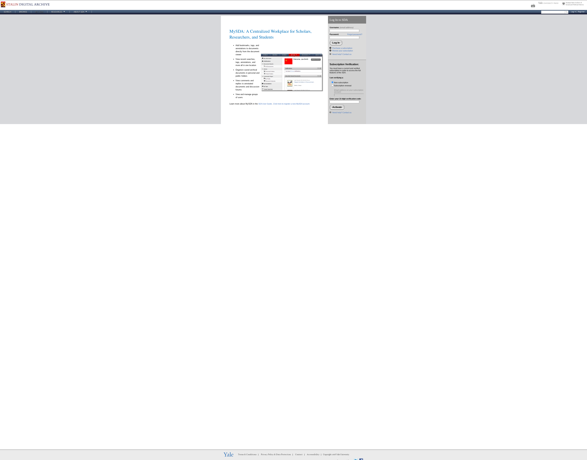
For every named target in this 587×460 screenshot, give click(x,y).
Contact (299, 455)
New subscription (340, 83)
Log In (573, 12)
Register (581, 12)
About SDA (79, 12)
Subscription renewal (342, 86)
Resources (56, 12)
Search (7, 12)
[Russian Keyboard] (533, 6)
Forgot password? (354, 34)
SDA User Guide (265, 104)
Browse (23, 12)
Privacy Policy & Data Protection (276, 455)
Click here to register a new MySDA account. (291, 104)
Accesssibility (313, 455)
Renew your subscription (342, 51)
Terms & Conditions (247, 455)
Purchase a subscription (342, 48)
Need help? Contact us (341, 54)
